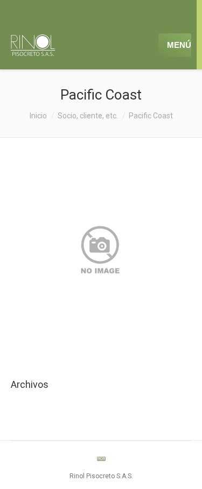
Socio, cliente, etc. (88, 115)
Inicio (38, 115)
